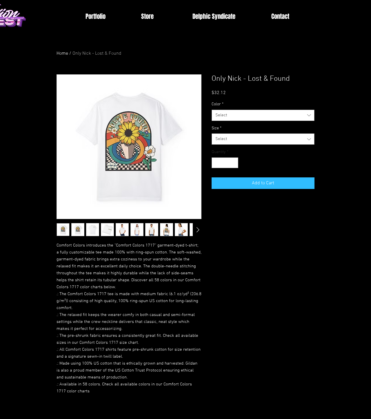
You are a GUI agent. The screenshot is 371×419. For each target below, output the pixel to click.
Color (217, 104)
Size (216, 128)
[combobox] (263, 115)
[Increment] (233, 163)
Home (62, 53)
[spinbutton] (225, 163)
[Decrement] (216, 163)
